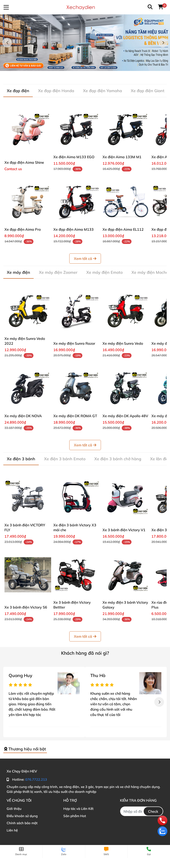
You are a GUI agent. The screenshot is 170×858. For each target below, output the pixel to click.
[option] (85, 42)
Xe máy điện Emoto (104, 272)
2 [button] (87, 66)
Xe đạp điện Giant (147, 90)
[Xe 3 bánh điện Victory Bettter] (76, 575)
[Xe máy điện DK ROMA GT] (76, 388)
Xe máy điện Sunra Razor (74, 343)
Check (153, 811)
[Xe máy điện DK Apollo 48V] (125, 388)
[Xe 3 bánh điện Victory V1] (125, 497)
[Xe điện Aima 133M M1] (125, 129)
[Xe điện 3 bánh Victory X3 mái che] (76, 497)
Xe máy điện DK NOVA (23, 416)
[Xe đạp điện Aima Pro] (27, 202)
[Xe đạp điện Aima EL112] (125, 202)
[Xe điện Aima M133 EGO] (76, 129)
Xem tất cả (83, 258)
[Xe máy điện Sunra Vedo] (125, 311)
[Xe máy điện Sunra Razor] (76, 311)
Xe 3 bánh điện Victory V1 (123, 530)
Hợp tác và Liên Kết (78, 809)
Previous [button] (7, 43)
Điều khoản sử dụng (22, 816)
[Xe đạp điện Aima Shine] (27, 129)
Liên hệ (12, 830)
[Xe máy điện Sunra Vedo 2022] (27, 311)
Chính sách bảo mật (22, 823)
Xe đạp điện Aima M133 (73, 229)
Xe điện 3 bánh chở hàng (117, 458)
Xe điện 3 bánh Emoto (64, 458)
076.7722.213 (36, 779)
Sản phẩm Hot (74, 816)
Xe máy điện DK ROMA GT (75, 416)
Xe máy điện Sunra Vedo (122, 343)
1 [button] (82, 66)
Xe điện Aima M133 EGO (73, 157)
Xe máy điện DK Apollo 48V (125, 416)
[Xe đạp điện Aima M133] (76, 202)
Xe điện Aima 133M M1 (121, 157)
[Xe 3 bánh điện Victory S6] (27, 575)
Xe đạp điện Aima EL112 (123, 229)
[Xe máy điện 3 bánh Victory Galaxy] (125, 575)
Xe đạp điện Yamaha (102, 90)
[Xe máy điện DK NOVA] (27, 388)
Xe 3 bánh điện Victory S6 (25, 607)
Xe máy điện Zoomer (58, 272)
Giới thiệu (14, 809)
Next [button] (163, 43)
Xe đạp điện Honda (56, 90)
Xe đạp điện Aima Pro (22, 229)
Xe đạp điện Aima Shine (24, 162)
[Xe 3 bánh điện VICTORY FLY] (27, 497)
